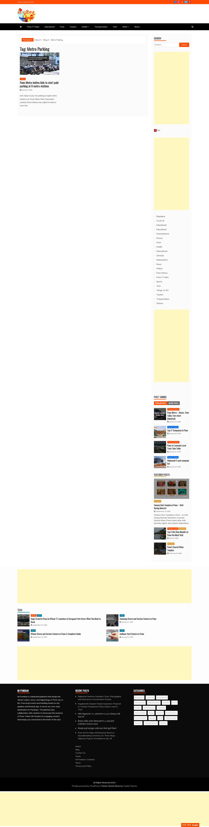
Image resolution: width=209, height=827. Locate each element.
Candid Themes (130, 786)
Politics (159, 268)
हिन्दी (189, 825)
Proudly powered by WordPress (86, 786)
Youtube (182, 2)
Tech (115, 26)
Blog (77, 749)
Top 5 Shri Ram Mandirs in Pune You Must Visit (177, 533)
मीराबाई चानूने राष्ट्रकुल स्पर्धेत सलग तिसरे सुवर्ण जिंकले (97, 728)
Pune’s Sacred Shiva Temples (175, 548)
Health (84, 26)
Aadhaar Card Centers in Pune (132, 633)
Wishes (159, 303)
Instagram (178, 2)
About (78, 746)
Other (124, 26)
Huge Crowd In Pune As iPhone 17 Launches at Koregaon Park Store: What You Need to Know (66, 620)
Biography (160, 216)
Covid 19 (160, 220)
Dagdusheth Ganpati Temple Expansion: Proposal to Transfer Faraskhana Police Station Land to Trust (99, 706)
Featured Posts (162, 474)
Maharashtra (162, 260)
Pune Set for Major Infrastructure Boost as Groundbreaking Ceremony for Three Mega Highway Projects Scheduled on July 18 (96, 735)
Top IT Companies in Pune (177, 430)
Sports (159, 281)
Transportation (100, 26)
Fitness (159, 238)
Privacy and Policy (83, 766)
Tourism (73, 26)
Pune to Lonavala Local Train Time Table (176, 447)
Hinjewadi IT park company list (178, 462)
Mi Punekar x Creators (85, 759)
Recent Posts (173, 403)
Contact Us (80, 753)
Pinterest (189, 2)
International (161, 251)
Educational (50, 26)
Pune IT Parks (33, 26)
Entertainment (162, 234)
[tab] (160, 403)
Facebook (175, 2)
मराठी (184, 825)
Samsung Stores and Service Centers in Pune (138, 618)
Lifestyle (160, 255)
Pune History (162, 273)
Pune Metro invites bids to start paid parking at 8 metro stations (39, 84)
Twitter (186, 2)
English (195, 825)
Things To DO (162, 290)
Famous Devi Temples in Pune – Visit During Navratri (168, 507)
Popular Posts (160, 403)
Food (62, 26)
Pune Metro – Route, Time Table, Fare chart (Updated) (178, 415)
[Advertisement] (171, 88)
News (137, 26)
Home (78, 756)
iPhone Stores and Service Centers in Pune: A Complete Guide (56, 633)
